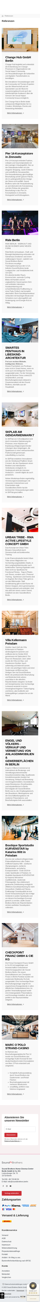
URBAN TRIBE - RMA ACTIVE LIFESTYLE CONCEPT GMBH (19, 541)
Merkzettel (6, 1274)
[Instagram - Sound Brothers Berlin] (6, 1186)
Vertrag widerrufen (12, 1193)
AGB (4, 1238)
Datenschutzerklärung (12, 1141)
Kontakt (5, 1254)
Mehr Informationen (14, 113)
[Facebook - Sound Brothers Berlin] (3, 1186)
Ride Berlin (12, 240)
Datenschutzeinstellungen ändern (16, 1284)
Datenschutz (6, 1242)
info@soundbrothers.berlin (18, 1182)
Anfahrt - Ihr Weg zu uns (11, 1257)
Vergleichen (6, 1277)
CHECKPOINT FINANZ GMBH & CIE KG (19, 956)
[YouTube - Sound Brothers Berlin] (10, 1186)
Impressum (6, 1245)
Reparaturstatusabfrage (11, 1251)
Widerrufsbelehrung (9, 1248)
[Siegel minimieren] (36, 1285)
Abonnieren (11, 1135)
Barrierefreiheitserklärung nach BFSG (16, 1261)
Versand (5, 1235)
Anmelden (6, 1271)
